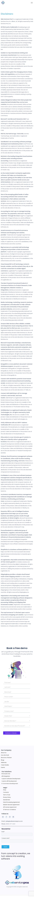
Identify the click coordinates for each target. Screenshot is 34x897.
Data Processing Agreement (11, 802)
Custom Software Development (11, 778)
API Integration (6, 776)
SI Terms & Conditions (9, 809)
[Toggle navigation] (32, 3)
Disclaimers (6, 800)
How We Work (5, 755)
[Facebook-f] (6, 817)
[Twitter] (9, 817)
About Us (3, 752)
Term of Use (6, 795)
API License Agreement (10, 807)
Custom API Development (9, 781)
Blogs (3, 760)
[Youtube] (13, 817)
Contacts (6, 792)
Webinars (3, 762)
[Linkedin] (3, 817)
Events (3, 767)
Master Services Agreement (11, 804)
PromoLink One (6, 774)
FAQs (4, 790)
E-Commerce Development (10, 783)
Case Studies (5, 765)
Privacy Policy (7, 797)
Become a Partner (6, 757)
